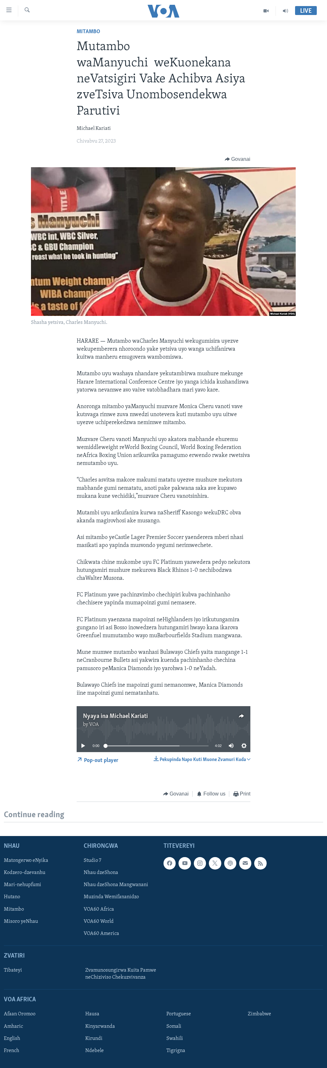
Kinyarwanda (100, 1026)
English (12, 1038)
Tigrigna (175, 1050)
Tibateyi (13, 970)
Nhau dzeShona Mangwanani (116, 884)
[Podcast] (230, 863)
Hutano (12, 897)
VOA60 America (101, 933)
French (11, 1050)
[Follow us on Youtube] (185, 863)
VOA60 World (99, 921)
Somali (173, 1026)
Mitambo (88, 32)
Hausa (92, 1014)
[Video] (266, 11)
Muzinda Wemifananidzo (111, 897)
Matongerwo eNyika (26, 860)
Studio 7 (92, 860)
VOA (94, 724)
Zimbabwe (259, 1014)
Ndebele (94, 1050)
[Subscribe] (245, 863)
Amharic (13, 1026)
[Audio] (285, 11)
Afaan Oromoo (19, 1014)
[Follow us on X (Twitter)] (215, 863)
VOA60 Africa (99, 909)
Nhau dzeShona (101, 872)
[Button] (238, 159)
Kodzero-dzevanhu (24, 872)
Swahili (174, 1038)
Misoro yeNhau (21, 921)
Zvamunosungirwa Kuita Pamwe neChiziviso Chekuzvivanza (120, 974)
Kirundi (94, 1038)
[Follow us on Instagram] (200, 863)
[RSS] (260, 863)
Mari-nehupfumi (22, 884)
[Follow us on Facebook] (170, 863)
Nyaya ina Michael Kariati (115, 716)
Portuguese (178, 1014)
